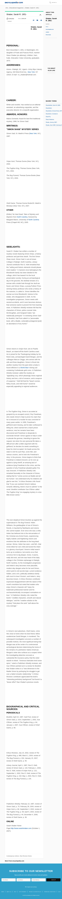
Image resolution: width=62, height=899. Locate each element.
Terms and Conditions (50, 891)
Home (2, 891)
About (50, 29)
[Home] (14, 2)
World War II (24, 368)
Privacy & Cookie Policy (35, 891)
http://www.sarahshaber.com (21, 828)
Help (15, 891)
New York (31, 72)
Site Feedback (22, 891)
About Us (9, 891)
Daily (59, 891)
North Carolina (22, 217)
